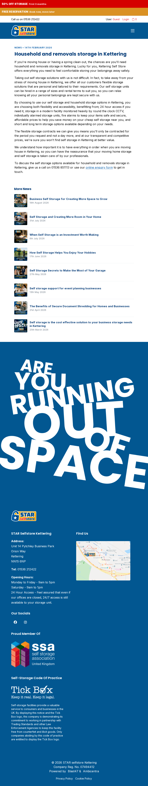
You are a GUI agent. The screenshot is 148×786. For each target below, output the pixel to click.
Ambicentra (91, 771)
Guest (116, 19)
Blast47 (73, 771)
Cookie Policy (83, 778)
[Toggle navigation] (133, 30)
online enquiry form (99, 167)
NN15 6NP (18, 561)
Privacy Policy (64, 778)
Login (126, 19)
